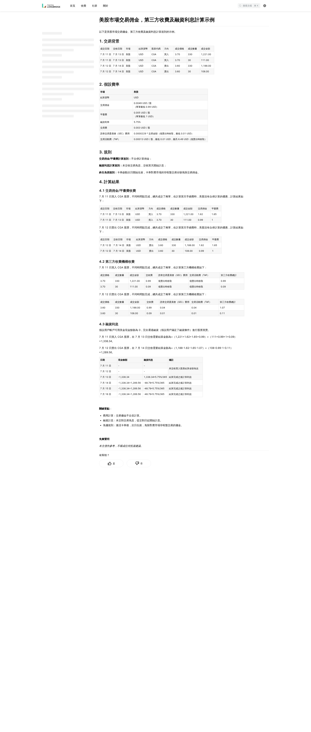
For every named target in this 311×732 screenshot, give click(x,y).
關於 (105, 5)
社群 (94, 5)
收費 (83, 5)
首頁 (72, 5)
